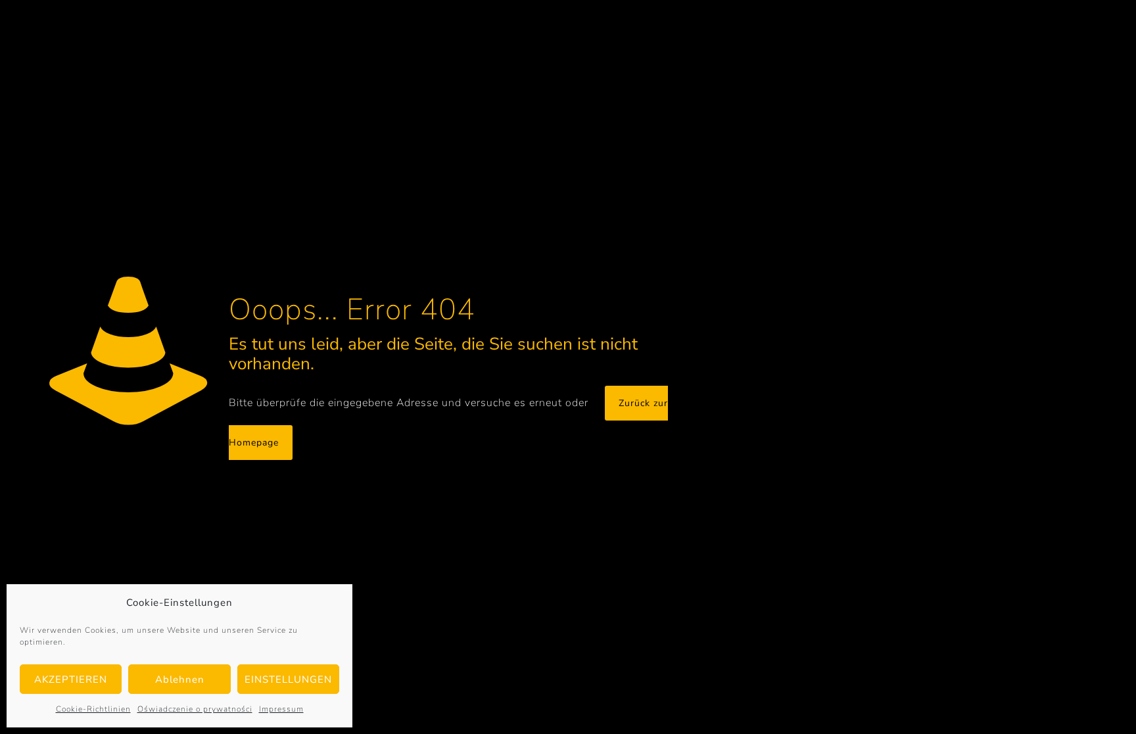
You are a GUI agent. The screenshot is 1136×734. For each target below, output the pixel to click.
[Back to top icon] (1073, 707)
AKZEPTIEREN (70, 679)
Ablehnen (179, 679)
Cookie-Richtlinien (93, 709)
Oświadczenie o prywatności (194, 709)
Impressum (281, 709)
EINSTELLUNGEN (288, 679)
